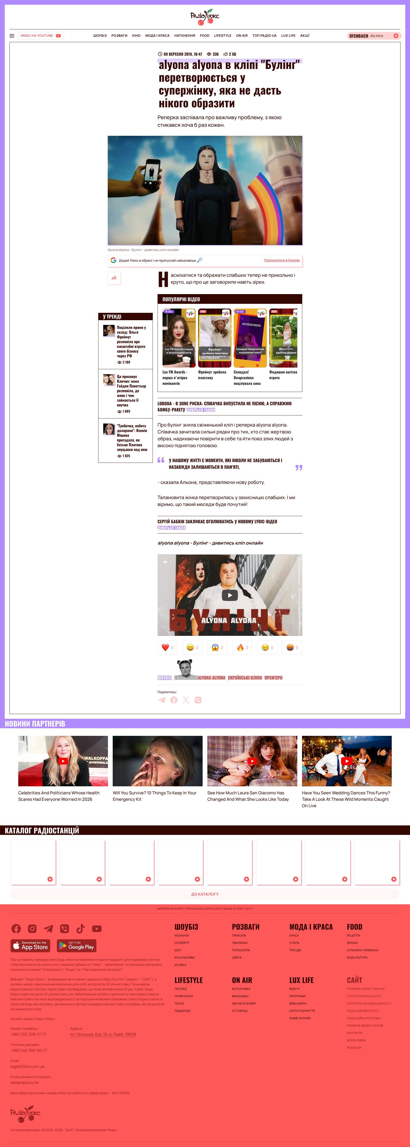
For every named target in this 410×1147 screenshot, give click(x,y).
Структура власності (364, 996)
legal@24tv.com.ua (27, 1066)
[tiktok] (80, 928)
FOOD (205, 35)
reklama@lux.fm (24, 1082)
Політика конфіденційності (369, 1004)
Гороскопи (241, 950)
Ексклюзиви (185, 958)
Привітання (184, 996)
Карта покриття (302, 1011)
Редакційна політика (364, 1018)
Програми (297, 996)
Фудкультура (357, 958)
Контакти (354, 1033)
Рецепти (353, 936)
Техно (179, 1004)
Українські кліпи (245, 678)
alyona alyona (211, 678)
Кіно (136, 35)
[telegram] (162, 700)
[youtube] (96, 928)
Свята (237, 958)
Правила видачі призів (365, 1026)
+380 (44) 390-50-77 (28, 1050)
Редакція (354, 1048)
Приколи (239, 936)
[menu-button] (11, 36)
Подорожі (183, 1011)
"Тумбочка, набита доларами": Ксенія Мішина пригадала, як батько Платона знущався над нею (132, 437)
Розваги (119, 35)
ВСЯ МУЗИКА (241, 989)
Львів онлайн (300, 1018)
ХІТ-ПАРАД (239, 1011)
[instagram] (32, 928)
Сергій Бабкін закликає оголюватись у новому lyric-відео (217, 522)
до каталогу (205, 894)
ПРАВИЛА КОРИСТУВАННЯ (366, 989)
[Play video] (230, 595)
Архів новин (356, 1040)
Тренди (295, 950)
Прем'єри (274, 678)
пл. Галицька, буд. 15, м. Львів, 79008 (103, 1034)
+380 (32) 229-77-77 (28, 1034)
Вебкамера (298, 1004)
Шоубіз (100, 35)
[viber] (198, 700)
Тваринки (239, 943)
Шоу (178, 950)
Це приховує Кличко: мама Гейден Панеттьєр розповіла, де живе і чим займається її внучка (131, 391)
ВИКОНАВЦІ (240, 996)
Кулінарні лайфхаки (362, 950)
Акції (305, 35)
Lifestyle (223, 35)
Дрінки (352, 943)
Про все (181, 989)
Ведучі (294, 989)
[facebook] (174, 700)
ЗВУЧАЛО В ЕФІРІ (244, 1004)
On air (242, 35)
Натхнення (184, 35)
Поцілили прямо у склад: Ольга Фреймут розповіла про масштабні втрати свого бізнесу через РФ (131, 341)
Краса (294, 936)
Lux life (288, 35)
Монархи (182, 936)
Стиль (294, 943)
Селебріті (182, 943)
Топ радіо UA (264, 35)
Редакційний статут (363, 1011)
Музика (180, 965)
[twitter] (186, 700)
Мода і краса (157, 35)
